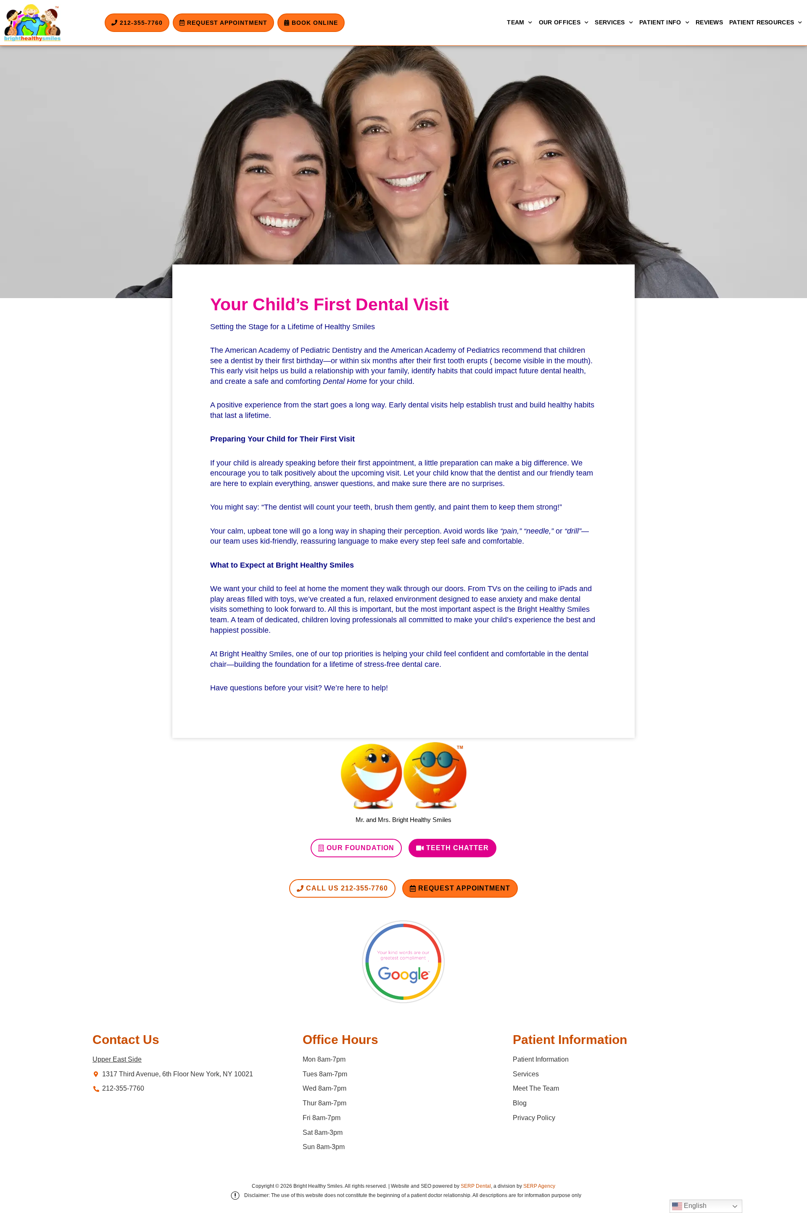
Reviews (709, 22)
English (694, 1205)
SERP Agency (539, 1186)
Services (610, 22)
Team (515, 22)
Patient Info (660, 22)
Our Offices (559, 22)
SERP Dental (476, 1186)
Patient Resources (761, 22)
